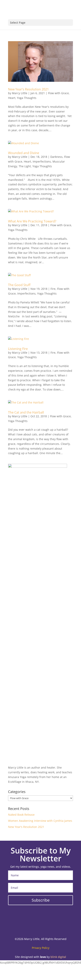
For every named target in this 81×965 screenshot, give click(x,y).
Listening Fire (18, 349)
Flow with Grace (58, 93)
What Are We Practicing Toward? (32, 221)
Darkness (56, 157)
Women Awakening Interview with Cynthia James (40, 821)
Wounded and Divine (23, 153)
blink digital (58, 957)
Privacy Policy (40, 948)
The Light (25, 166)
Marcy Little (19, 93)
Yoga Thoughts (26, 98)
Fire (53, 289)
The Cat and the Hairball (26, 412)
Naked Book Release (21, 814)
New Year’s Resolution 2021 (28, 89)
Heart (11, 98)
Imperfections (42, 161)
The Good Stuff (19, 285)
